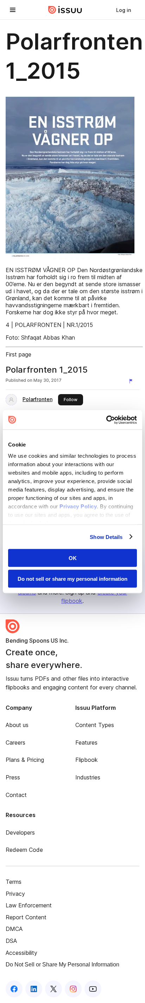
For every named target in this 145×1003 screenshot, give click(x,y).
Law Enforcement (29, 905)
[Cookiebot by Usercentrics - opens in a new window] (106, 419)
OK (73, 558)
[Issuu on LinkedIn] (33, 989)
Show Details (106, 537)
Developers (20, 832)
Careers (15, 742)
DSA (11, 940)
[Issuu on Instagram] (73, 989)
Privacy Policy (78, 506)
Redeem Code (24, 849)
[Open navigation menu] (13, 10)
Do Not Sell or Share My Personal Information (62, 964)
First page (18, 354)
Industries (87, 777)
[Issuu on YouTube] (92, 989)
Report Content (26, 917)
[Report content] (132, 381)
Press (13, 777)
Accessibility (21, 952)
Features (86, 742)
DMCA (14, 928)
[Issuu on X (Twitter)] (53, 989)
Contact (16, 794)
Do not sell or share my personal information (72, 578)
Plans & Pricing (25, 759)
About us (17, 724)
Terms (13, 881)
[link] (124, 10)
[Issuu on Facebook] (14, 989)
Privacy (15, 893)
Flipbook (86, 759)
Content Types (94, 724)
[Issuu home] (65, 10)
